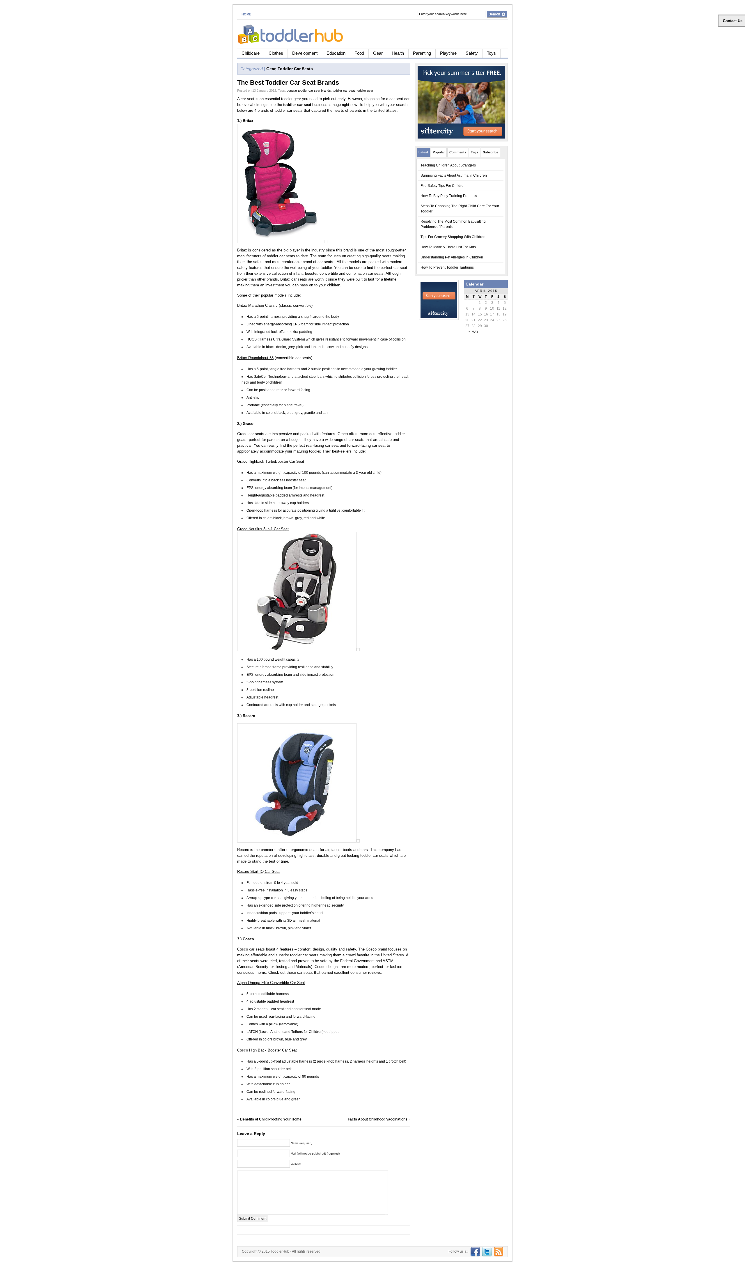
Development (304, 53)
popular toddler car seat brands (309, 90)
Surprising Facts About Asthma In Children (454, 175)
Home (246, 14)
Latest (423, 152)
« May (474, 331)
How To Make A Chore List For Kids (448, 247)
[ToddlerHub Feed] (497, 1251)
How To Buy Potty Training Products (449, 196)
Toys (491, 53)
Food (359, 53)
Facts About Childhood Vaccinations (377, 1119)
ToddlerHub (280, 1251)
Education (336, 53)
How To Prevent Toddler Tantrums (447, 267)
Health (398, 53)
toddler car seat (344, 90)
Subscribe (490, 152)
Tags (474, 152)
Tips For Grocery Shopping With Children (453, 237)
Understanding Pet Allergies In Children (452, 257)
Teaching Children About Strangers (448, 165)
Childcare (251, 53)
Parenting (422, 53)
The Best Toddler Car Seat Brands (288, 82)
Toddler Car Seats (295, 68)
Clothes (276, 53)
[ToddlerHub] (293, 33)
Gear (378, 53)
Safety (472, 53)
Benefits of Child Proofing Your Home (270, 1119)
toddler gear (364, 90)
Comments (457, 152)
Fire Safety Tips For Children (443, 186)
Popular (439, 152)
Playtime (448, 53)
